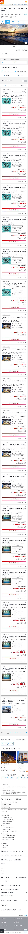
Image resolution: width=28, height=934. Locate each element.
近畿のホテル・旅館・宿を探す (7, 895)
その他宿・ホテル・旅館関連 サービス (11, 910)
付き (14, 62)
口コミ (18, 23)
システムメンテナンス (19, 929)
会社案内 (3, 918)
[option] (14, 34)
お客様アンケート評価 (22, 770)
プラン (8, 23)
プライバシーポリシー (19, 925)
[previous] (1, 34)
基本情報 (2, 23)
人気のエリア (4, 905)
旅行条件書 (16, 922)
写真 (13, 23)
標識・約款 (3, 922)
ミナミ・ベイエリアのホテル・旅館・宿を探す (10, 889)
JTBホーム (3, 4)
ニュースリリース (18, 918)
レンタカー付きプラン (5, 881)
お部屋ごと (23, 85)
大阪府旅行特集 (20, 4)
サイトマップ (4, 925)
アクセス (23, 23)
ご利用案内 (3, 929)
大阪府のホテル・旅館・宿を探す (7, 892)
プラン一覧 (3, 865)
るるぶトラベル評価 (4, 770)
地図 (26, 14)
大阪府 (25, 4)
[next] (26, 34)
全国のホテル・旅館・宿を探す (9, 900)
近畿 (15, 4)
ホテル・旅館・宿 (9, 4)
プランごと (14, 85)
